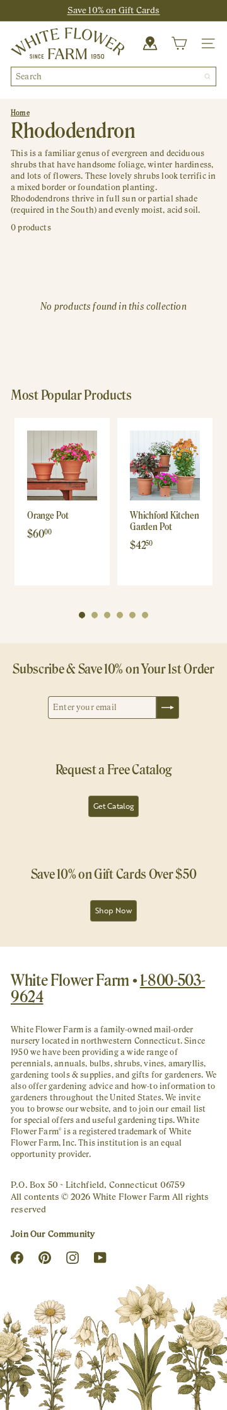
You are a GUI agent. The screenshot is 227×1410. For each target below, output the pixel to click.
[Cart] (179, 43)
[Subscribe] (167, 707)
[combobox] (113, 76)
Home (20, 112)
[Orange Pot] (62, 465)
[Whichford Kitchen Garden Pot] (165, 465)
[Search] (207, 76)
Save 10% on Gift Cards (113, 10)
